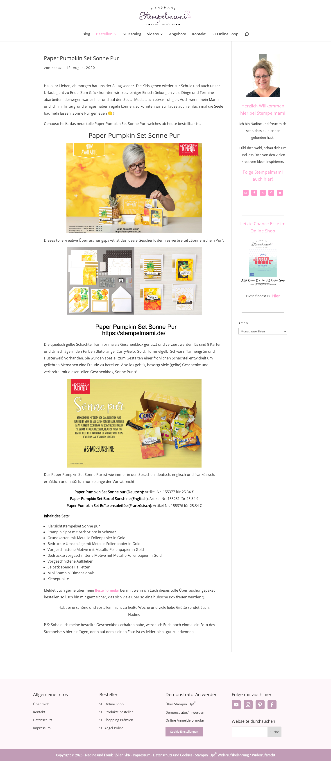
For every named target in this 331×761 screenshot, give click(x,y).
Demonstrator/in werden (185, 712)
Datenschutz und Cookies (172, 755)
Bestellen (104, 34)
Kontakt (199, 34)
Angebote (177, 34)
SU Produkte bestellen (116, 712)
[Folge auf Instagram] (248, 704)
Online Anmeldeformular (185, 720)
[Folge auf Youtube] (236, 704)
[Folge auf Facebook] (272, 704)
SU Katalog (132, 34)
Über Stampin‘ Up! (181, 704)
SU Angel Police (111, 728)
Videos (153, 34)
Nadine (57, 68)
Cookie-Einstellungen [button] (184, 731)
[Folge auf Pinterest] (260, 704)
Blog (86, 34)
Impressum (42, 728)
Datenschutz (42, 720)
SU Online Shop (224, 34)
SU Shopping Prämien (116, 720)
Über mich (41, 704)
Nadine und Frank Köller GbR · (109, 755)
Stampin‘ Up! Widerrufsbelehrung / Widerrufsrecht (235, 755)
